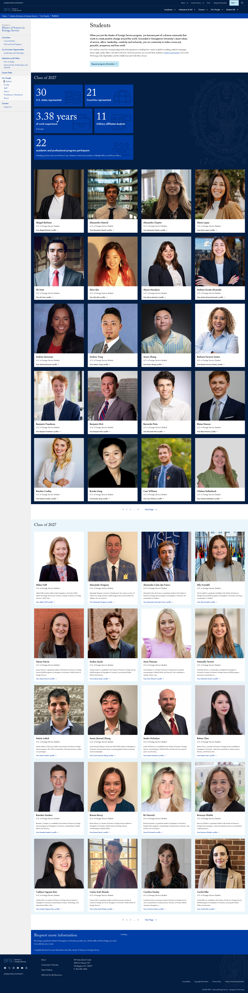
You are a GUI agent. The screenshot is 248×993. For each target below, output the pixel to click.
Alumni (6, 91)
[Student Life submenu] (237, 10)
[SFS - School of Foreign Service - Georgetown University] (12, 9)
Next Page (149, 509)
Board (6, 98)
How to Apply (9, 61)
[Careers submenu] (207, 10)
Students (8, 81)
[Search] (242, 2)
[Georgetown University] (13, 3)
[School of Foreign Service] (15, 960)
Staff (5, 88)
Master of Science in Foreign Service (13, 29)
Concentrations (9, 41)
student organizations (172, 52)
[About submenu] (187, 3)
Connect (5, 103)
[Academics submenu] (175, 10)
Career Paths (7, 72)
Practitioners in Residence (13, 95)
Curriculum (6, 37)
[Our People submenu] (222, 10)
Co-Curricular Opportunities (13, 49)
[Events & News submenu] (203, 3)
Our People (6, 78)
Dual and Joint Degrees (13, 44)
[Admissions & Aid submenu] (194, 10)
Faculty (6, 85)
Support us (8, 107)
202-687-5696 (81, 969)
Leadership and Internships (14, 53)
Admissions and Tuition (11, 58)
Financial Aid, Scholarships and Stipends (16, 66)
